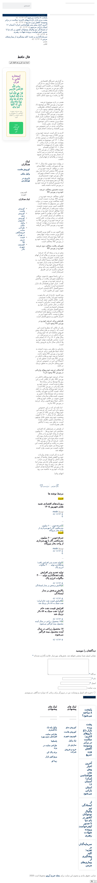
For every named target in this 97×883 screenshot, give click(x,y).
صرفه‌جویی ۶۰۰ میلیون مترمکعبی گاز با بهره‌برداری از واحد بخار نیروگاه (49, 540)
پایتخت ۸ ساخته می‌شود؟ (36, 17)
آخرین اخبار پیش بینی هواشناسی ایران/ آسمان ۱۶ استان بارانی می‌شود (86, 778)
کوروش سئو (71, 727)
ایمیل (93, 683)
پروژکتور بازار (51, 756)
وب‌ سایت (92, 688)
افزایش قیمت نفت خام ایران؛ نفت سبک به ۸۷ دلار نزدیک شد (50, 611)
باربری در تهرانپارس (25, 179)
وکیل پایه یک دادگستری (52, 728)
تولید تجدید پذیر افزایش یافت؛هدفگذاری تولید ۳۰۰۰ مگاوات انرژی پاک (50, 575)
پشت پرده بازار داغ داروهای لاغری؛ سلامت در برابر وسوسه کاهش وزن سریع (26, 21)
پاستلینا (54, 741)
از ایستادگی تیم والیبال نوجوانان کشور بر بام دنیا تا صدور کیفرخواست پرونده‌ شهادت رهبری (26, 30)
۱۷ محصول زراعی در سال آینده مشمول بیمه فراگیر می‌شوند (50, 631)
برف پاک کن (52, 752)
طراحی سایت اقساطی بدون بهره (49, 735)
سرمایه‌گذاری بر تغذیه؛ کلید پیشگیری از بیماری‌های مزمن (84, 855)
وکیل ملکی (25, 174)
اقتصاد (60, 498)
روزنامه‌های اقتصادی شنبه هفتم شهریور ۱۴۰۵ (50, 505)
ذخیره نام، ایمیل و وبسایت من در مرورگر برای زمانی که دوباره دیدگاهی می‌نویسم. (59, 692)
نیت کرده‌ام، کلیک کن (16, 127)
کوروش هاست (23, 169)
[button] (80, 3)
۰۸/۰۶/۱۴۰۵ (57, 514)
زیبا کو (54, 761)
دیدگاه (92, 674)
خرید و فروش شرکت (70, 750)
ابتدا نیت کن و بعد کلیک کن (19, 62)
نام (94, 678)
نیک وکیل (72, 740)
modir (55, 511)
